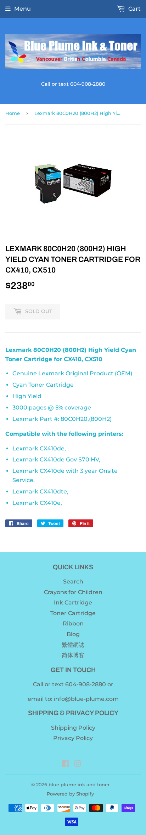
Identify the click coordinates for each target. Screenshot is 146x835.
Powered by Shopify (70, 794)
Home (12, 113)
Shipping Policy (73, 727)
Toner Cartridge (73, 613)
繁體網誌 (73, 644)
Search (73, 581)
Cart (134, 8)
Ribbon (73, 623)
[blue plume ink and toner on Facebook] (65, 764)
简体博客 (73, 655)
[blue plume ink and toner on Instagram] (77, 764)
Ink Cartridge (73, 602)
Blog (73, 634)
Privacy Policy (73, 738)
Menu (22, 8)
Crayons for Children (73, 592)
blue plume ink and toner (79, 784)
